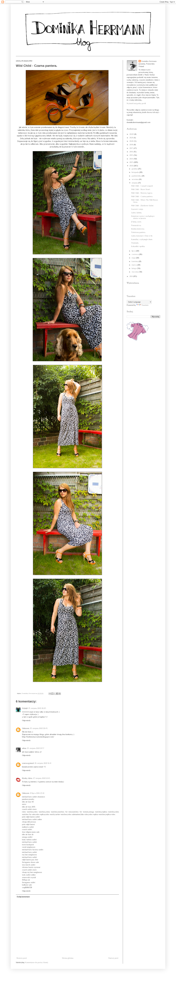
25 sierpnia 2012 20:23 (37, 708)
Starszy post (113, 958)
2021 (131, 138)
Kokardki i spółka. (138, 246)
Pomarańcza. (136, 225)
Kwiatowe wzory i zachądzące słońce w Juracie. (142, 217)
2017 (131, 148)
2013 (131, 162)
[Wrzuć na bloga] (52, 693)
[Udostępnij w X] (54, 693)
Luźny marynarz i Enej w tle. (142, 236)
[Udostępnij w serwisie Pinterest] (59, 693)
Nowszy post (21, 958)
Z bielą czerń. (136, 222)
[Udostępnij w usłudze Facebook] (57, 693)
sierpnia (135, 183)
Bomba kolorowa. (138, 229)
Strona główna (67, 958)
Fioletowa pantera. (138, 232)
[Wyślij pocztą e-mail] (50, 693)
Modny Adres (27, 778)
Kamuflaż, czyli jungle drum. (142, 239)
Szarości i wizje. (137, 209)
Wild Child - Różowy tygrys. (142, 193)
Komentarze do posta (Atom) (36, 962)
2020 (131, 141)
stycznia (135, 272)
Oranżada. (135, 243)
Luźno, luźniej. (136, 213)
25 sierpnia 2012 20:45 (39, 728)
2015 (131, 155)
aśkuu (24, 748)
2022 (131, 134)
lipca (134, 251)
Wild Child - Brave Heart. (140, 189)
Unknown (25, 728)
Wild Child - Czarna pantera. (142, 196)
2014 (131, 159)
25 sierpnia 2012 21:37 (35, 748)
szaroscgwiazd (28, 763)
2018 (131, 145)
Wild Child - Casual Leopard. (142, 186)
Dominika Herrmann (149, 61)
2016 (131, 152)
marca (134, 265)
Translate (145, 305)
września (135, 179)
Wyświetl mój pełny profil (136, 103)
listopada (135, 172)
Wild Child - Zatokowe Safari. (142, 206)
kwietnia (135, 261)
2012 (131, 166)
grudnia (135, 169)
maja (134, 258)
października (137, 176)
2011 (131, 276)
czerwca (135, 254)
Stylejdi (25, 708)
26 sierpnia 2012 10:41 (43, 763)
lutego (134, 268)
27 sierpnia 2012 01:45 (41, 778)
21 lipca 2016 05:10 (37, 793)
